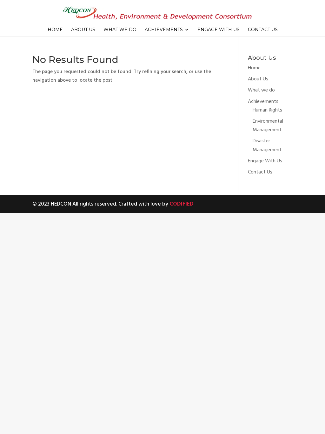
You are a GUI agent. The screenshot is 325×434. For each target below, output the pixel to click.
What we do (119, 29)
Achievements (164, 29)
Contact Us (263, 29)
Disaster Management (267, 145)
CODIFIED (181, 204)
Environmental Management (268, 125)
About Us (83, 29)
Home (55, 29)
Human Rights (267, 110)
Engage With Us (218, 29)
